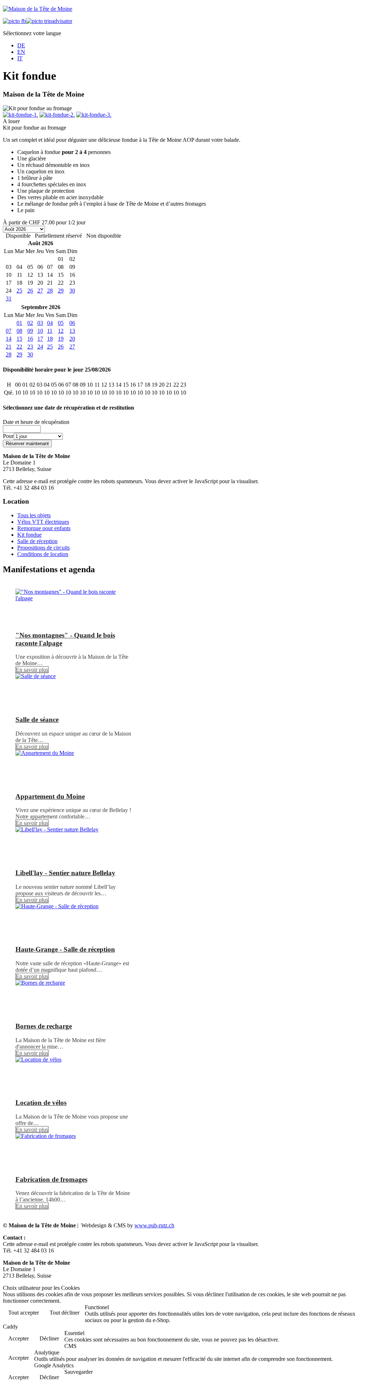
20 (72, 339)
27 (40, 291)
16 (30, 339)
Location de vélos (40, 1102)
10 (40, 331)
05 (61, 323)
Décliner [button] (49, 1338)
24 (40, 347)
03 (40, 323)
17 (40, 339)
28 (50, 291)
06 (72, 323)
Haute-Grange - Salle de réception (65, 949)
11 (49, 331)
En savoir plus (32, 670)
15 (19, 339)
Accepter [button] (18, 1338)
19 (61, 339)
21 (9, 347)
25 (19, 291)
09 (30, 331)
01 (19, 323)
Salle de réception (37, 541)
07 (9, 331)
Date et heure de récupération (36, 422)
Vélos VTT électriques (43, 522)
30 (72, 291)
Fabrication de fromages (51, 1179)
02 (30, 323)
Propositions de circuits (43, 548)
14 (9, 339)
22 (19, 347)
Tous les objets (34, 515)
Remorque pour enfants (43, 528)
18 (50, 339)
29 (61, 291)
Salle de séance (37, 719)
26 (30, 291)
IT (20, 58)
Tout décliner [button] (64, 1313)
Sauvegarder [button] (78, 1372)
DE (21, 45)
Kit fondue (29, 535)
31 (9, 298)
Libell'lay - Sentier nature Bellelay (65, 873)
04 (50, 323)
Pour (8, 436)
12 (61, 331)
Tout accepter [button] (23, 1313)
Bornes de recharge (43, 1026)
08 (19, 331)
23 (30, 347)
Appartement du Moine (50, 796)
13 (72, 331)
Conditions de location (42, 554)
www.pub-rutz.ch (154, 1225)
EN (21, 52)
